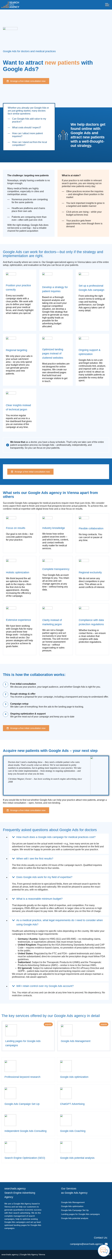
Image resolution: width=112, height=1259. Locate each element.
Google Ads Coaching (72, 1131)
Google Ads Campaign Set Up (22, 1103)
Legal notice (105, 1254)
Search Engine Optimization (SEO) (25, 1157)
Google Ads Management (75, 1041)
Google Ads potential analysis (77, 1157)
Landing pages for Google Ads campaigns (80, 1214)
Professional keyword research (22, 1076)
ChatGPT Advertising (72, 1103)
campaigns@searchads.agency (86, 1244)
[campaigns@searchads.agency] (106, 1244)
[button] (107, 4)
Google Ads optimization (74, 1076)
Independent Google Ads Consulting (26, 1131)
